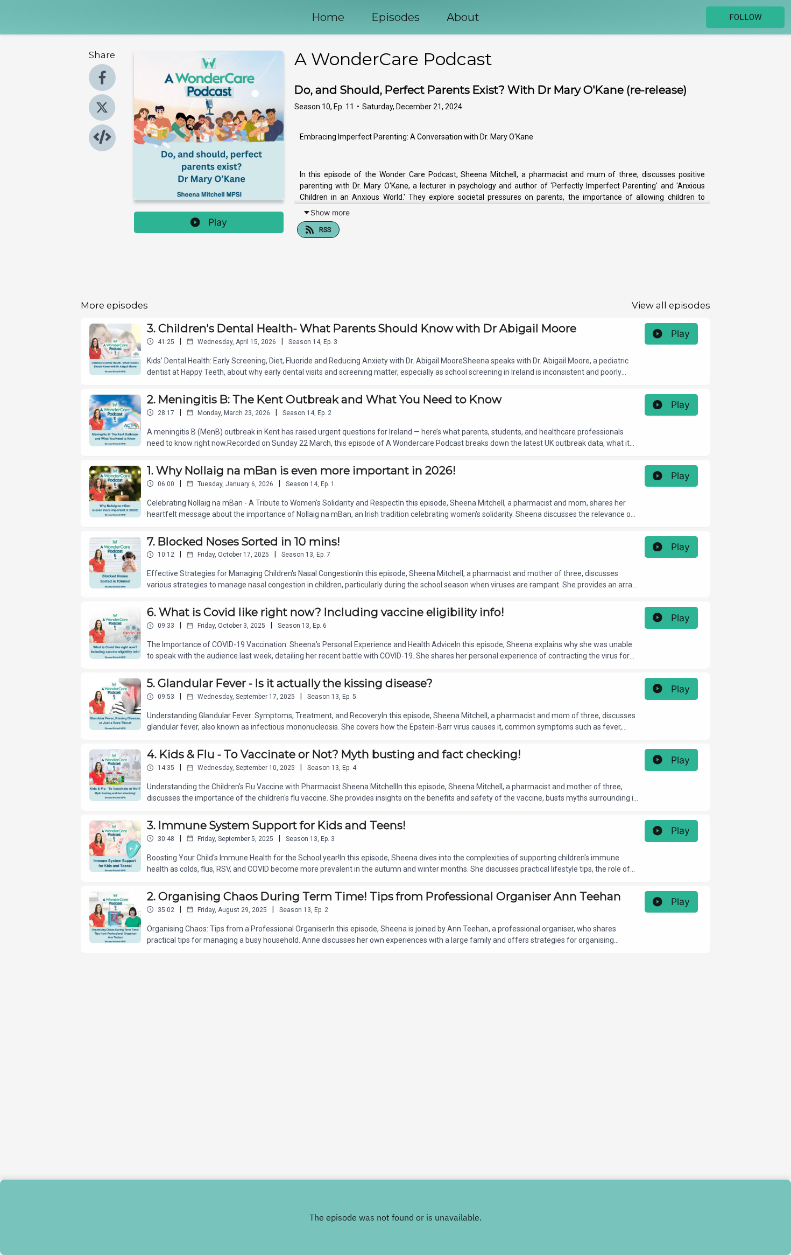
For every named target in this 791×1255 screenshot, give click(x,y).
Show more (330, 212)
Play (217, 222)
